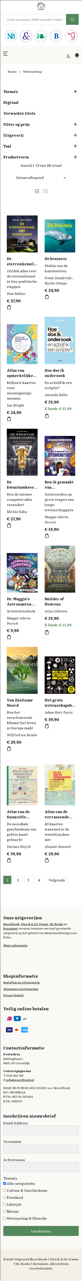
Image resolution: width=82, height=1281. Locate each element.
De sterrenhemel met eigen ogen (21, 264)
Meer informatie (15, 945)
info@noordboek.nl (20, 1080)
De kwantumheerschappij (21, 487)
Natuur (12, 1211)
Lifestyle (13, 1204)
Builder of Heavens (54, 601)
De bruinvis (56, 258)
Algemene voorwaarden (20, 989)
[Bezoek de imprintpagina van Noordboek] (10, 36)
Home (12, 71)
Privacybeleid (13, 995)
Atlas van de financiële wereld (18, 817)
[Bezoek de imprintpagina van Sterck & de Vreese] (25, 36)
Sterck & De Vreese (34, 924)
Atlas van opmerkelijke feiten (20, 375)
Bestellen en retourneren (21, 982)
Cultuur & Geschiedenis (26, 1190)
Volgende (57, 880)
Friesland (14, 1197)
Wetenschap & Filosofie (26, 1218)
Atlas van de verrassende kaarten (57, 817)
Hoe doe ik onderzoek (55, 373)
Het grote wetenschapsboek (59, 705)
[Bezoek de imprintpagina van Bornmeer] (56, 36)
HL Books (56, 924)
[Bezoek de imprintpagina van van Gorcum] (71, 36)
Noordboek (11, 924)
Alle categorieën (20, 1183)
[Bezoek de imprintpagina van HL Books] (41, 36)
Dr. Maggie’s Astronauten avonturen (19, 604)
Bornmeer (10, 928)
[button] (5, 56)
